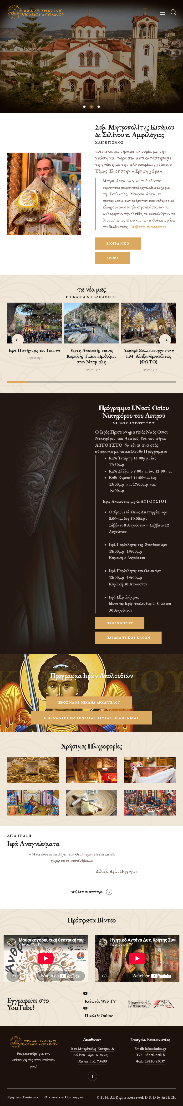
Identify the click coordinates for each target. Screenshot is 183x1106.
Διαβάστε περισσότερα (148, 226)
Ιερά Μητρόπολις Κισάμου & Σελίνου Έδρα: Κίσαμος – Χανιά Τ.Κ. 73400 (92, 1055)
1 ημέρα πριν (34, 357)
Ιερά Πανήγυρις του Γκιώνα (34, 350)
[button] (165, 340)
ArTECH (169, 1097)
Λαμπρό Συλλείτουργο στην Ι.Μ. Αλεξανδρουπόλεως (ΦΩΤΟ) (148, 356)
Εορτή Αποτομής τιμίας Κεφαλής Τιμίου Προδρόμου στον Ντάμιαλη (91, 356)
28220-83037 (155, 1061)
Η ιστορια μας (92, 66)
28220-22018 (154, 1054)
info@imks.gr (155, 1048)
